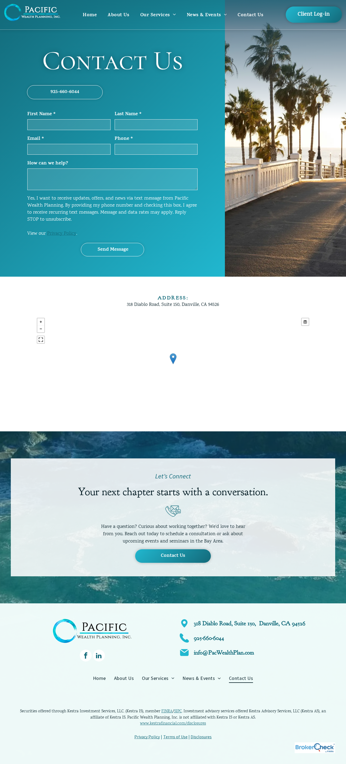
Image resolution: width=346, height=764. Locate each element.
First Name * (41, 114)
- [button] (40, 328)
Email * (35, 139)
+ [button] (40, 321)
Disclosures (201, 736)
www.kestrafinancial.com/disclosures (173, 724)
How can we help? (47, 164)
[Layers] (305, 321)
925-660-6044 (209, 638)
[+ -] (173, 364)
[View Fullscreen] (40, 339)
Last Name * (128, 114)
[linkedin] (99, 656)
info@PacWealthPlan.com (224, 652)
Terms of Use (175, 736)
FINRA (166, 712)
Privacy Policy (61, 233)
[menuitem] (89, 15)
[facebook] (86, 656)
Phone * (124, 139)
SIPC (178, 712)
